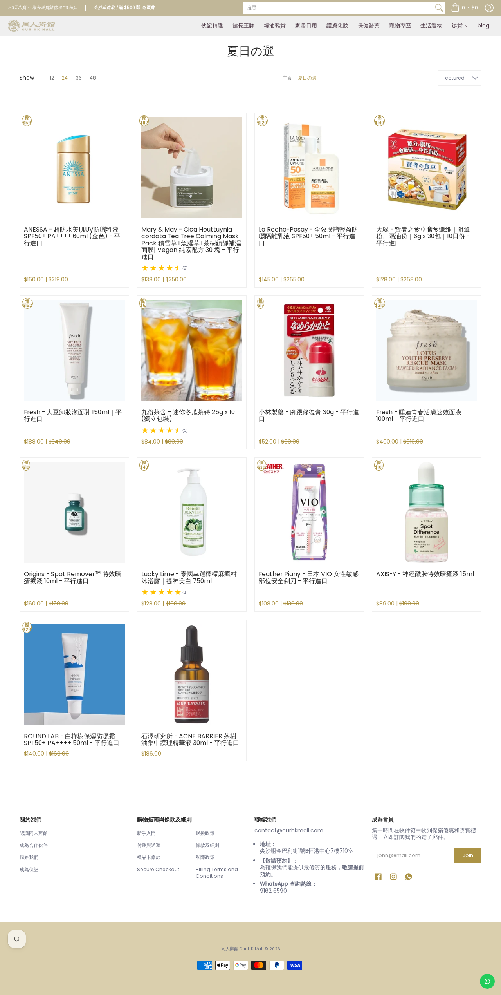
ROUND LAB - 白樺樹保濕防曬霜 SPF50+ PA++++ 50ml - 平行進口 (71, 740)
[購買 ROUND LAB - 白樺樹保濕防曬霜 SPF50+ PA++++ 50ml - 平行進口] (74, 674)
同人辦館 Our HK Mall (242, 949)
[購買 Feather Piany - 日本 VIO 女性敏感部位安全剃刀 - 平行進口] (309, 512)
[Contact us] (487, 981)
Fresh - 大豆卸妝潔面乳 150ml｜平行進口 (73, 416)
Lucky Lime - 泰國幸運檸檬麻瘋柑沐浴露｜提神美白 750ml (189, 577)
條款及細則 (207, 845)
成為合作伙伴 (34, 845)
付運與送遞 (148, 845)
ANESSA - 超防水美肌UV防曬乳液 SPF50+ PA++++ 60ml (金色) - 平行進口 (72, 236)
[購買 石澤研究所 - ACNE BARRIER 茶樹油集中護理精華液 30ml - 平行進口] (191, 674)
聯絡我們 (29, 857)
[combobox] (338, 8)
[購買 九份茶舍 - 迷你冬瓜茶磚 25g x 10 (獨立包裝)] (191, 350)
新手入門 (146, 833)
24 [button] (65, 77)
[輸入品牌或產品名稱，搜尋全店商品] (439, 8)
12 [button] (52, 77)
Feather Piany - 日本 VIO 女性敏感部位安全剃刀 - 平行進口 (309, 577)
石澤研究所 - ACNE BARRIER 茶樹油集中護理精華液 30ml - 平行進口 (190, 740)
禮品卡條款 (148, 857)
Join (468, 855)
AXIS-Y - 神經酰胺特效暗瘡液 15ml (425, 573)
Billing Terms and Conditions (217, 873)
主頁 (287, 77)
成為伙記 (29, 869)
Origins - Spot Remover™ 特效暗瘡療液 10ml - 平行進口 (72, 577)
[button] (464, 8)
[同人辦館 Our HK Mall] (31, 26)
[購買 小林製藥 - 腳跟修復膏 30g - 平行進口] (309, 350)
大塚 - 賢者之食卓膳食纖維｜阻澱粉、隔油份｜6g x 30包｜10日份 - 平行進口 (423, 236)
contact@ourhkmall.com (288, 830)
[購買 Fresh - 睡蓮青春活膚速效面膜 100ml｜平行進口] (426, 350)
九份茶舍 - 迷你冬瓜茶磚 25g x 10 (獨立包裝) (188, 416)
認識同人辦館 (34, 833)
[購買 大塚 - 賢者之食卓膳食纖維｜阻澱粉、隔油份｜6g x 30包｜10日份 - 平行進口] (426, 167)
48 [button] (93, 77)
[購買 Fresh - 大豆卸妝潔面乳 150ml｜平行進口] (74, 350)
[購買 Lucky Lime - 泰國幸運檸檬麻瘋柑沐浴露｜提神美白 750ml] (191, 512)
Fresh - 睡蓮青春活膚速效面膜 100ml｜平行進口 (418, 416)
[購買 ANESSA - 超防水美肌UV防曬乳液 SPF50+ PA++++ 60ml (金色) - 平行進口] (74, 167)
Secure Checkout (158, 869)
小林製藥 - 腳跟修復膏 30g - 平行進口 (309, 416)
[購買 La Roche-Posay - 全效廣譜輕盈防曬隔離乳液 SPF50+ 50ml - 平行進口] (309, 167)
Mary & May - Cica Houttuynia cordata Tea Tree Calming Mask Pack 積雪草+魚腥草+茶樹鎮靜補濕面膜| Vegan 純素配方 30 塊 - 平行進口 (191, 243)
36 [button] (79, 77)
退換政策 (205, 833)
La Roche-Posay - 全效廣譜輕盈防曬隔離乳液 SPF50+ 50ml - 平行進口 (308, 236)
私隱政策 (205, 857)
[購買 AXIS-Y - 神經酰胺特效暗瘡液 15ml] (426, 512)
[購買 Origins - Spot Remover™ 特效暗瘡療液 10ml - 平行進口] (74, 512)
